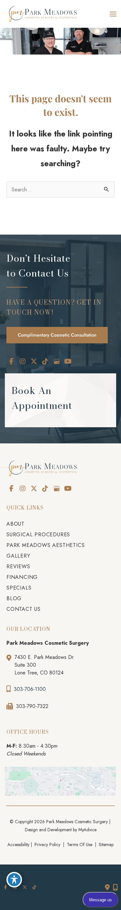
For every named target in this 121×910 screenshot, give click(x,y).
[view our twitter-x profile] (34, 361)
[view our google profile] (56, 361)
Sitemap (105, 844)
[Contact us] (107, 887)
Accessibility (18, 844)
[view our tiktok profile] (45, 361)
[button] (57, 335)
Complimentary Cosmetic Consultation (57, 334)
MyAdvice (87, 829)
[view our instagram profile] (22, 361)
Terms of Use (80, 844)
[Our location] (115, 887)
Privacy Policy (47, 844)
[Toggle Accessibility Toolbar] (14, 879)
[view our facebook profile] (11, 361)
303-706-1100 (30, 689)
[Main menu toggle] (113, 14)
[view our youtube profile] (68, 361)
